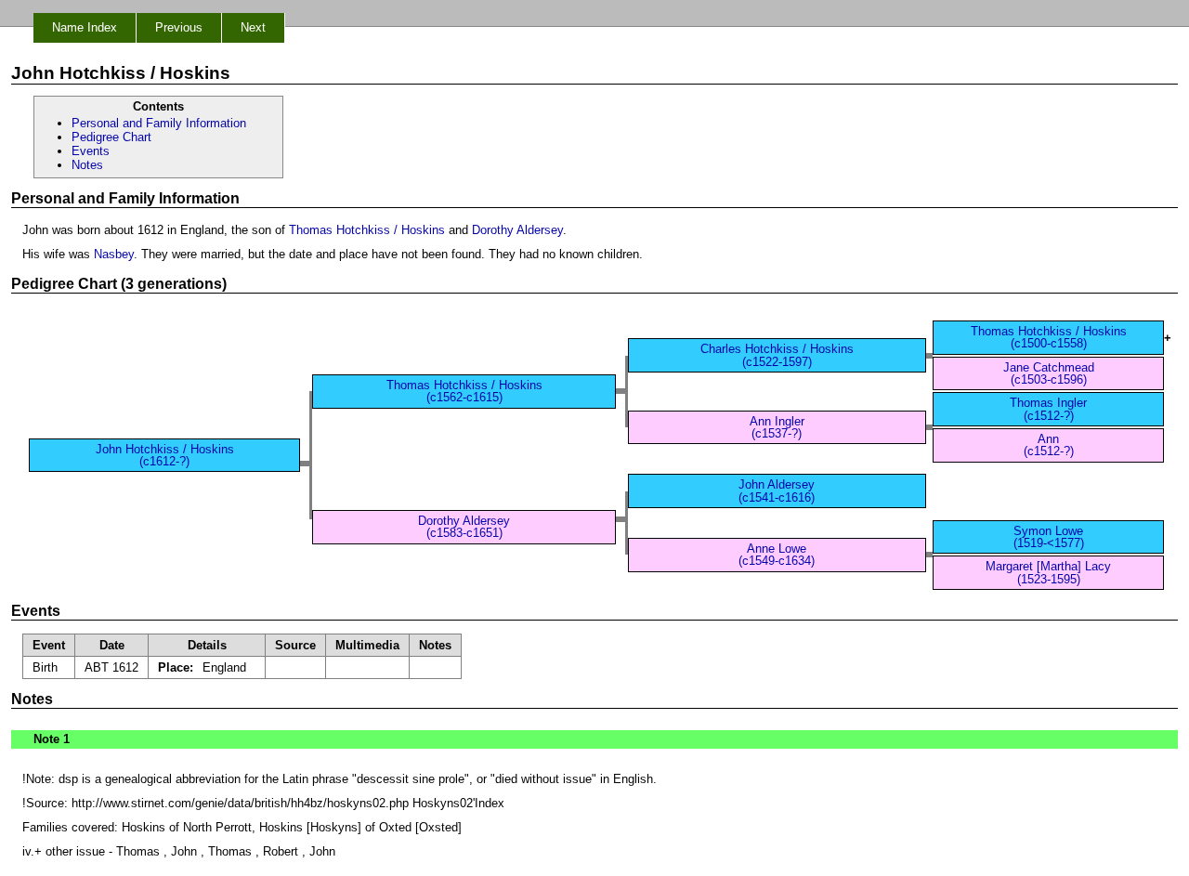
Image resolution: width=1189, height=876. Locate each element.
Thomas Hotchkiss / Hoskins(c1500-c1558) (1049, 337)
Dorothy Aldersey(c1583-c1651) (464, 527)
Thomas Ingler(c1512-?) (1048, 409)
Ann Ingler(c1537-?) (777, 427)
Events (91, 151)
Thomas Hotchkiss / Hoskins (367, 230)
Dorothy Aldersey (517, 230)
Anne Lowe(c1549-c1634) (776, 555)
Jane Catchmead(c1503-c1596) (1048, 373)
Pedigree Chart (111, 137)
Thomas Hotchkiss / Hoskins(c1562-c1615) (464, 391)
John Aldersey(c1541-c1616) (776, 490)
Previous (179, 27)
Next (253, 27)
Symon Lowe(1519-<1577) (1048, 537)
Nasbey (114, 254)
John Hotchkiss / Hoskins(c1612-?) (165, 455)
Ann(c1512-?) (1049, 445)
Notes (87, 165)
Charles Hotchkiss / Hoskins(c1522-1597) (777, 355)
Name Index (84, 27)
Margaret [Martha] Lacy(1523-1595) (1048, 572)
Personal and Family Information (159, 123)
